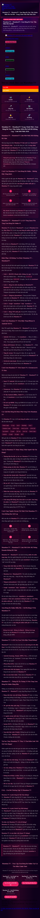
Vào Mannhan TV (11, 42)
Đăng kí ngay (9, 60)
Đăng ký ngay (10, 51)
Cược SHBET (6, 90)
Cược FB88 (5, 87)
